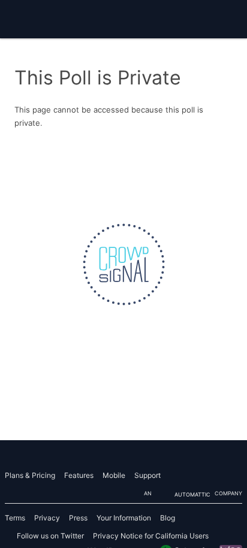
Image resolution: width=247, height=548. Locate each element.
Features (79, 475)
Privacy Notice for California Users (151, 535)
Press (78, 517)
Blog (167, 517)
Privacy (47, 517)
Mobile (114, 475)
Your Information (124, 517)
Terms (15, 517)
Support (147, 475)
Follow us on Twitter (50, 535)
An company (193, 494)
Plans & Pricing (30, 475)
